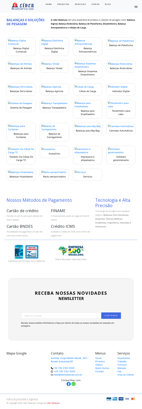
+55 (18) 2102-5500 (63, 368)
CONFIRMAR (111, 315)
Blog (108, 4)
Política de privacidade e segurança (22, 399)
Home (49, 4)
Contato (99, 371)
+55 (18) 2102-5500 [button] (64, 371)
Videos (95, 4)
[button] (131, 398)
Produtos (63, 4)
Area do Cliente (125, 374)
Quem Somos (102, 368)
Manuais (121, 368)
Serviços (80, 4)
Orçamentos (123, 358)
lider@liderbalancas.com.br (68, 374)
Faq (119, 371)
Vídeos (98, 364)
